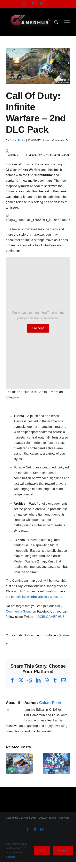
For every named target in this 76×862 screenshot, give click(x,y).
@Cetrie (63, 635)
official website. (39, 596)
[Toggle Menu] (67, 22)
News (46, 140)
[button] (9, 763)
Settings (11, 856)
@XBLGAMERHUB (51, 616)
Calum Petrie (17, 140)
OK (41, 850)
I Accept (38, 328)
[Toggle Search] (56, 22)
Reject (62, 850)
